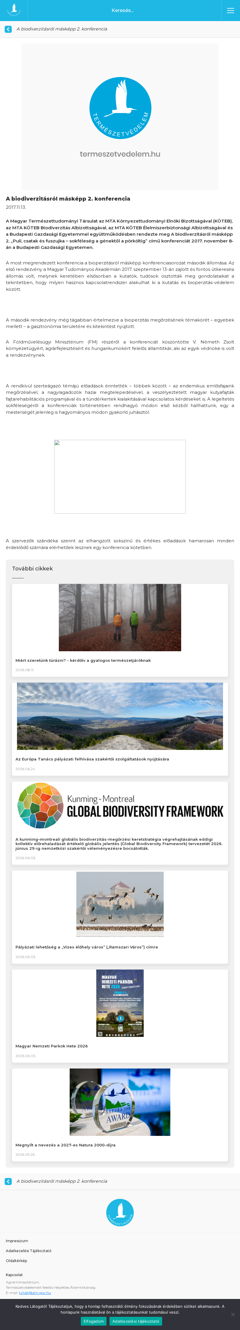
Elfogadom (94, 1321)
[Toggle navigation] (230, 10)
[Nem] (233, 1314)
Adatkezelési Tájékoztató (29, 1251)
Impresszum (17, 1241)
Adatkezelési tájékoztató (135, 1321)
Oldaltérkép (16, 1261)
